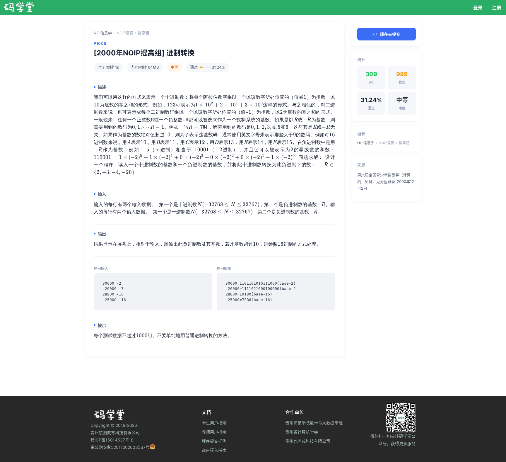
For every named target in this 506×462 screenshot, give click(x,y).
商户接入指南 (214, 450)
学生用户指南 (214, 422)
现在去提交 (390, 34)
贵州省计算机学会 (301, 431)
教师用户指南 (214, 431)
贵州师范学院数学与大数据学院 (314, 422)
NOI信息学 (103, 32)
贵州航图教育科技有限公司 (115, 432)
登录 (478, 8)
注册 (496, 8)
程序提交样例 (214, 441)
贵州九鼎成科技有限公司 (307, 441)
